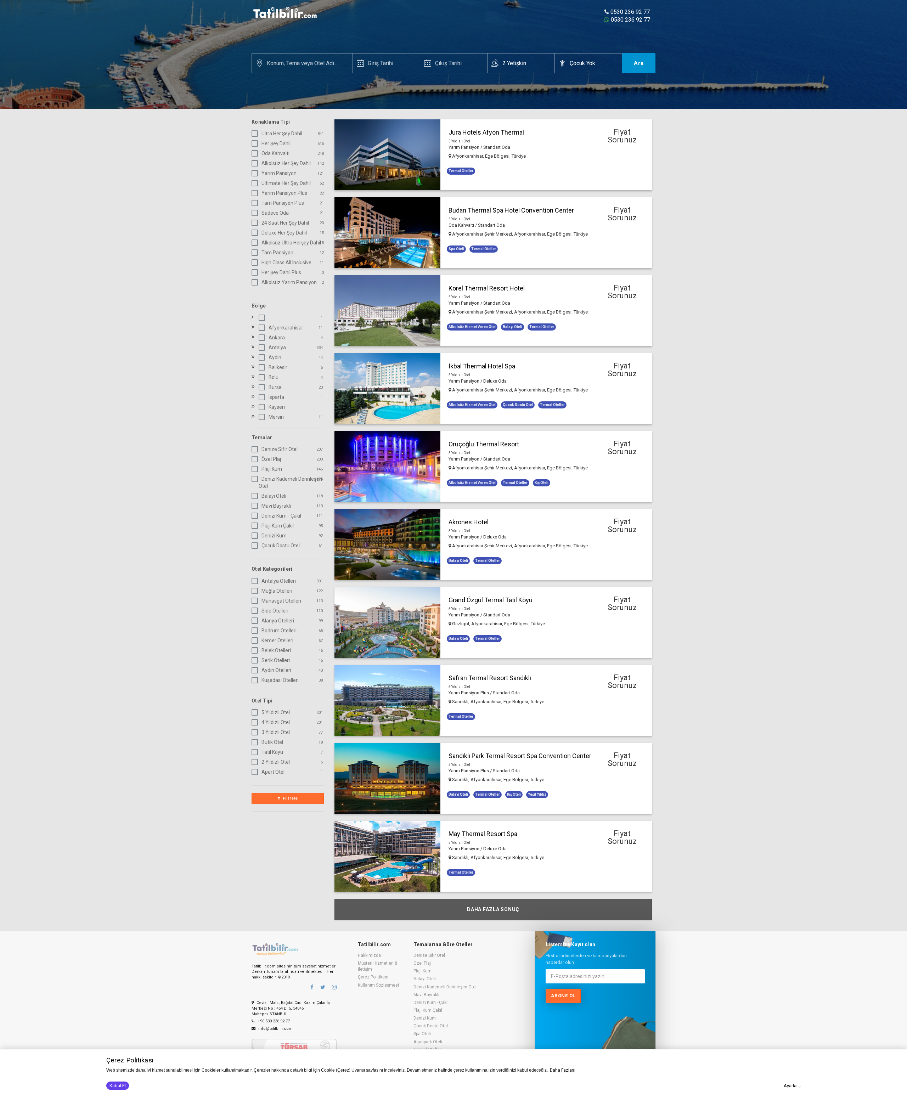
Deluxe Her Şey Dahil (284, 233)
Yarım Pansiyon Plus (284, 193)
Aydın (275, 357)
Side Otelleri (274, 611)
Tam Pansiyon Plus (282, 203)
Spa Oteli (422, 1033)
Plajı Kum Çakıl (277, 526)
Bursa (275, 387)
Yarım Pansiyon (279, 173)
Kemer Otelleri (277, 640)
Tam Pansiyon (277, 252)
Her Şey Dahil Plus (281, 272)
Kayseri (277, 407)
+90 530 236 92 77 (273, 1021)
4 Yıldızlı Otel (275, 722)
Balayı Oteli (273, 496)
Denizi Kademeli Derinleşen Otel (290, 482)
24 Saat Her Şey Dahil (285, 223)
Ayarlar (791, 1085)
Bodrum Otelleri (279, 630)
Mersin (276, 417)
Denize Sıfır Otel (279, 449)
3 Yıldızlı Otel (275, 732)
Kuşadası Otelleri (280, 680)
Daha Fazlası (562, 1070)
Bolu (273, 377)
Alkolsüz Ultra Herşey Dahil (291, 242)
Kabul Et (117, 1085)
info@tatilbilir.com (275, 1028)
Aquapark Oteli (427, 1041)
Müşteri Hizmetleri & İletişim (377, 966)
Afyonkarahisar (286, 328)
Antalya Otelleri (278, 581)
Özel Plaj (271, 459)
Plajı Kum (271, 469)
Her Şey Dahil (276, 143)
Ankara (277, 337)
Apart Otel (273, 772)
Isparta (276, 397)
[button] (493, 154)
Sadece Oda (275, 213)
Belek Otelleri (276, 650)
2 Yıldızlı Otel (275, 762)
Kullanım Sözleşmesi (378, 985)
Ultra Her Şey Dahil (281, 133)
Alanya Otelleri (277, 620)
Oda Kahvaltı (275, 153)
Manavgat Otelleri (281, 601)
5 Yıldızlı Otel (275, 712)
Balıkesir (278, 367)
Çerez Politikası (373, 977)
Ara (639, 63)
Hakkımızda (369, 955)
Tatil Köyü (272, 752)
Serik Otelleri (275, 660)
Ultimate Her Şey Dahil (286, 183)
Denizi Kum (274, 535)
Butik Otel (272, 742)
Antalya (277, 347)
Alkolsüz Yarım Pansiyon (289, 282)
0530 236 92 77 (629, 12)
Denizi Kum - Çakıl (281, 516)
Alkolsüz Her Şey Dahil (286, 163)
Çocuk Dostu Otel (280, 545)
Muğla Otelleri (276, 591)
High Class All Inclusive (286, 262)
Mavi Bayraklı (276, 506)
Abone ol (563, 995)
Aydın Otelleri (276, 670)
